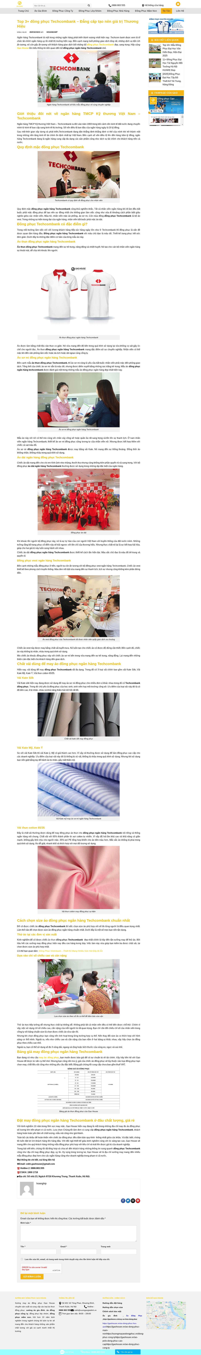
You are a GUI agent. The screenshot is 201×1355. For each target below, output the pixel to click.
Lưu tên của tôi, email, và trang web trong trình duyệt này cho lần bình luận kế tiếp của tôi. (67, 1259)
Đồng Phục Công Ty (63, 11)
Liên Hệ (180, 11)
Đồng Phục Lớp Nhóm (90, 11)
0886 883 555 (118, 5)
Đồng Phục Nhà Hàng (118, 11)
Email (64, 1246)
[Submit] (89, 6)
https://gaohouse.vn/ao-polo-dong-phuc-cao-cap (120, 1340)
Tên (23, 1246)
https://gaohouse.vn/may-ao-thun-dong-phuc (120, 1319)
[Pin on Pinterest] (138, 1200)
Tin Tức (166, 11)
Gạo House (23, 48)
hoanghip (52, 32)
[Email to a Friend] (133, 1200)
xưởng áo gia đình (35, 1310)
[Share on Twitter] (128, 1200)
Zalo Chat (68, 1352)
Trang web (105, 1246)
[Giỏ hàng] (178, 4)
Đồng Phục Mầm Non (146, 11)
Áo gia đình (110, 1316)
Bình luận (26, 1223)
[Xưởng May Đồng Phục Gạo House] (22, 4)
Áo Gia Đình (40, 11)
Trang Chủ (23, 11)
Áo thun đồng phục (27, 247)
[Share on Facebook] (123, 1200)
